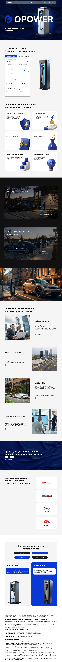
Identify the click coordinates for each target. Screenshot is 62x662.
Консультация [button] (36, 2)
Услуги (16, 2)
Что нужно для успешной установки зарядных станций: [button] (20, 232)
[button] (31, 243)
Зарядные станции (21, 2)
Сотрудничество (27, 2)
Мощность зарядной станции (11, 59)
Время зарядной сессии (10, 73)
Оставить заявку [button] (44, 251)
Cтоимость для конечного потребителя (23, 65)
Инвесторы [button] (8, 414)
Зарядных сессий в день (23, 73)
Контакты (40, 2)
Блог (32, 2)
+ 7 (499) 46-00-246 (50, 2)
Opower (10, 2)
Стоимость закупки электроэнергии (9, 65)
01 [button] (11, 248)
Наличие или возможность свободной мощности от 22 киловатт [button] (20, 248)
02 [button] (36, 252)
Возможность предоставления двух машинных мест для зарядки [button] (45, 253)
